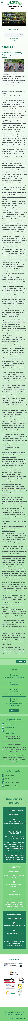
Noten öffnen (14, 38)
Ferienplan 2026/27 (10, 727)
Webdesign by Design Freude (17, 1018)
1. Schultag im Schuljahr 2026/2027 (14, 694)
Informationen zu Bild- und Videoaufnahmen (12, 732)
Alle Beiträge (21, 661)
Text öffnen (14, 41)
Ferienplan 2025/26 (10, 724)
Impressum (9, 1014)
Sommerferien (14, 684)
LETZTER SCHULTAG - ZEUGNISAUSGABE (14, 677)
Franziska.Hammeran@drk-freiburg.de (14, 925)
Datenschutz (18, 1014)
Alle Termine (14, 710)
